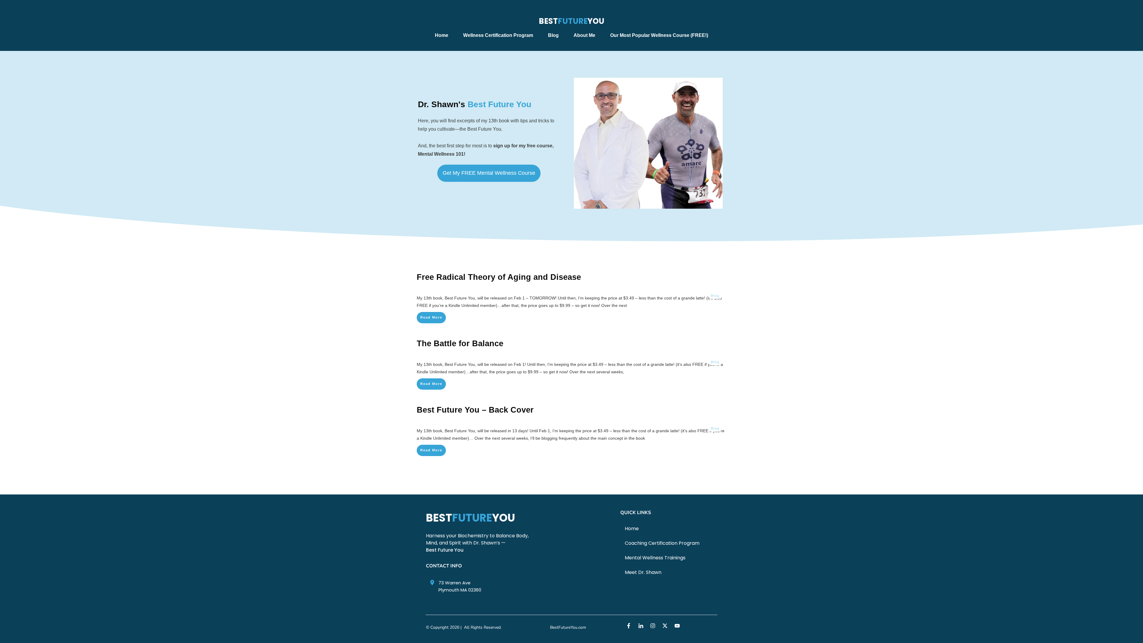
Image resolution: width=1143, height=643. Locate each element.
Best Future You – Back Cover (475, 409)
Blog (715, 295)
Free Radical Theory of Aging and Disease (499, 277)
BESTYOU (571, 21)
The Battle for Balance (460, 343)
